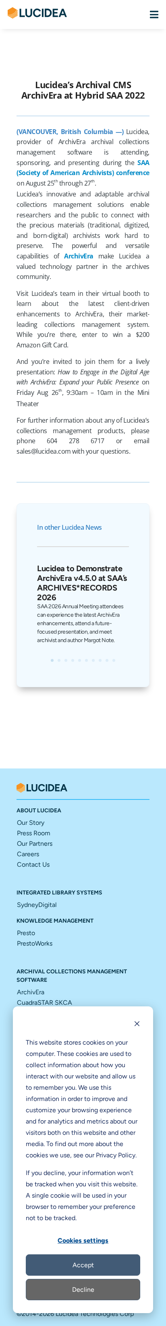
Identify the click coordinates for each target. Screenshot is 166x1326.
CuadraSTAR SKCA (44, 1002)
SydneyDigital (37, 905)
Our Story (30, 822)
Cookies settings (83, 1240)
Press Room (33, 833)
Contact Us (33, 864)
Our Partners (34, 843)
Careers (28, 854)
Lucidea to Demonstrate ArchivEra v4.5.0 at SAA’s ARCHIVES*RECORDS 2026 (82, 583)
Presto (26, 933)
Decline (83, 1289)
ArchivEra (78, 256)
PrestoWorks (34, 943)
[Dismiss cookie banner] (137, 1025)
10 (113, 660)
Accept (83, 1265)
